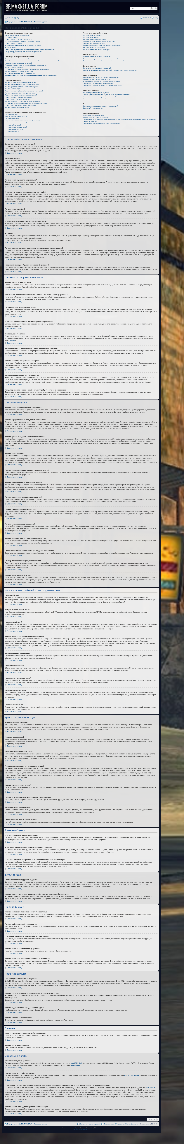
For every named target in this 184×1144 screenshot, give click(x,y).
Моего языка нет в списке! (14, 67)
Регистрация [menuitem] (146, 18)
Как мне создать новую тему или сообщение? (20, 82)
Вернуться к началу (14, 153)
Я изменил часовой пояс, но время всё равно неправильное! (26, 65)
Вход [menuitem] (155, 18)
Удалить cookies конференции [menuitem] (127, 1124)
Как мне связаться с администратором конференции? (101, 123)
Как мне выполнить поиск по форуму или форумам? (101, 77)
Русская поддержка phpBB (81, 1129)
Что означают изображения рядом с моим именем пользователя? (27, 69)
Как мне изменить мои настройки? (17, 59)
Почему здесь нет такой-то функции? (95, 117)
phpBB (12, 341)
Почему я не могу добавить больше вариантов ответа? (24, 91)
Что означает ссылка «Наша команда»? (96, 50)
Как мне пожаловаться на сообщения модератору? (22, 101)
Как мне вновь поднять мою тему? (17, 107)
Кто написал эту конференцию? (93, 115)
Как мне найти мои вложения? (93, 108)
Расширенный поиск (155, 8)
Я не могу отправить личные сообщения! (97, 57)
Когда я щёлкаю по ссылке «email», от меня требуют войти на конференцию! (31, 75)
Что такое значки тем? (12, 131)
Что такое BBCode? (11, 114)
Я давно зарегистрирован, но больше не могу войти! (23, 45)
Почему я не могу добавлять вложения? (19, 97)
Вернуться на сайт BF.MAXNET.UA (19, 1124)
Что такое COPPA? (11, 37)
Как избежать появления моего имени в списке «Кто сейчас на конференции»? (32, 61)
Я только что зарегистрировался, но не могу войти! (22, 41)
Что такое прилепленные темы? (16, 127)
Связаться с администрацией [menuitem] (90, 1124)
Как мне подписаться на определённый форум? (99, 97)
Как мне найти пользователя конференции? (98, 83)
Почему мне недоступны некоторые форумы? (21, 95)
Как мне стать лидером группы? (94, 43)
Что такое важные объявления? (16, 123)
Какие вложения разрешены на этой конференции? (100, 106)
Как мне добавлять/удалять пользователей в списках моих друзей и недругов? (110, 70)
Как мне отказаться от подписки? (94, 99)
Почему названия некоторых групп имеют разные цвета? (102, 45)
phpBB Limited (76, 1063)
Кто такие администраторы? (92, 35)
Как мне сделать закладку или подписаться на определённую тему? (106, 95)
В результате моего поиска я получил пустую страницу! (102, 81)
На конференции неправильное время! (18, 63)
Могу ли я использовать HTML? (16, 116)
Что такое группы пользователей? (94, 39)
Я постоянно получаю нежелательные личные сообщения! (103, 59)
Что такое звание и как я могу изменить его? (20, 73)
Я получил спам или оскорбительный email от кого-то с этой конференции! (108, 61)
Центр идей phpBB (131, 1075)
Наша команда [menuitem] (109, 1124)
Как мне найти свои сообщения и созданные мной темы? (102, 85)
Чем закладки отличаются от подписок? (96, 92)
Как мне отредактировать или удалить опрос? (20, 93)
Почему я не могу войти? (13, 43)
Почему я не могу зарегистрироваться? (18, 39)
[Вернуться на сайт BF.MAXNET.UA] (28, 8)
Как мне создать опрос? (13, 89)
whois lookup (150, 1088)
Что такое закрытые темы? (14, 129)
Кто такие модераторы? (91, 37)
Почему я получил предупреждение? (17, 99)
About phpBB (75, 1065)
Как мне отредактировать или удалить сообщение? (22, 84)
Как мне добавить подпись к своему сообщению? (22, 87)
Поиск (152, 8)
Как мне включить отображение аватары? (19, 71)
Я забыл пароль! (10, 47)
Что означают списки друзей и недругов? (97, 68)
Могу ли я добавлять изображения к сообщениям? (22, 121)
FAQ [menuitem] (17, 18)
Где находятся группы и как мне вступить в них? (99, 41)
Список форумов (40, 1124)
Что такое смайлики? (12, 118)
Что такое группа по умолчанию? (94, 47)
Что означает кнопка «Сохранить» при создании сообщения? (26, 103)
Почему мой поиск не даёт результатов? (97, 79)
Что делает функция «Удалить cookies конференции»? (23, 52)
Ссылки (10, 18)
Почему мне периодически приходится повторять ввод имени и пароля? (30, 50)
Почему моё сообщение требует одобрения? (20, 105)
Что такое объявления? (13, 125)
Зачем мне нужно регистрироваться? (18, 35)
